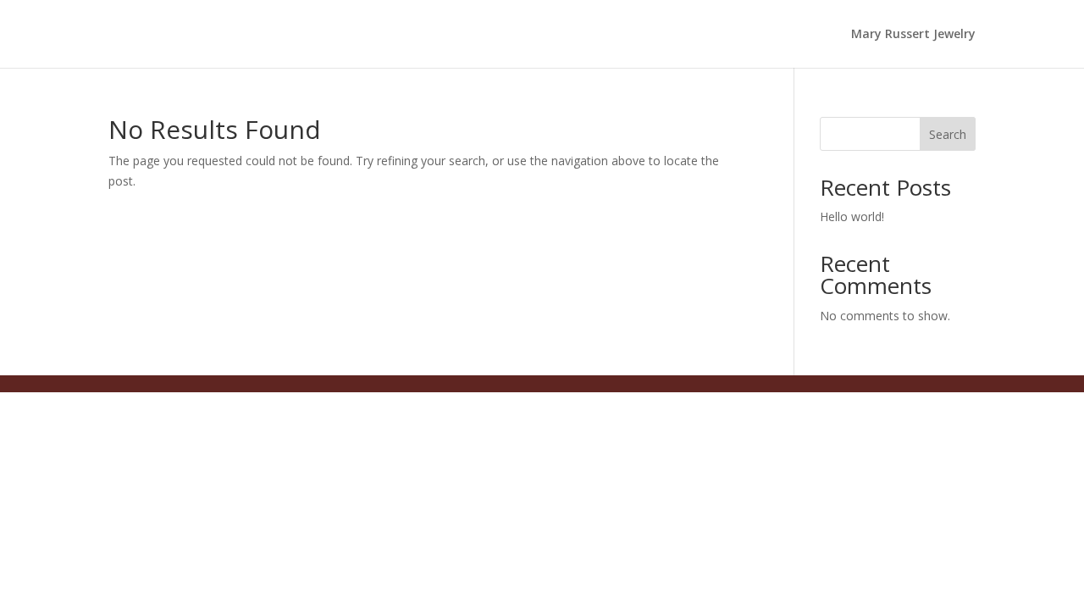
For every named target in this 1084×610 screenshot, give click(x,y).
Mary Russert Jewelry (913, 35)
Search (947, 134)
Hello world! (852, 216)
